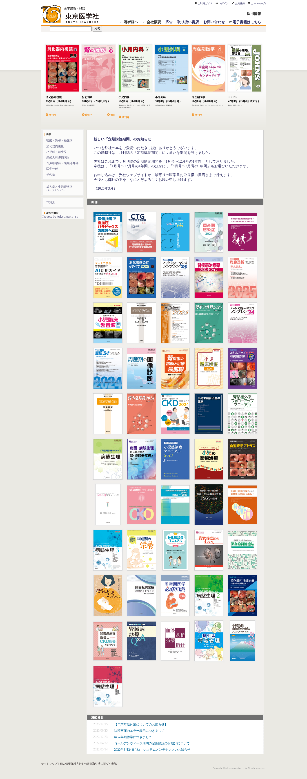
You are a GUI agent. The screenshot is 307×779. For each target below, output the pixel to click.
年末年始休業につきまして (133, 737)
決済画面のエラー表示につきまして (139, 730)
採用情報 (254, 13)
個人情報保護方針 (71, 763)
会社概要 (154, 21)
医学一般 (52, 168)
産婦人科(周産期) (57, 157)
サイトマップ (49, 763)
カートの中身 (258, 3)
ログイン (224, 3)
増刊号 (52, 115)
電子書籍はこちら (247, 21)
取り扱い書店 (188, 21)
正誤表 (50, 202)
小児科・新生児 (56, 152)
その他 (50, 174)
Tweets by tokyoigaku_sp (60, 216)
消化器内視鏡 (55, 146)
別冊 (112, 115)
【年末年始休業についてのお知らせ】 (141, 724)
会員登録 (240, 3)
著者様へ (131, 21)
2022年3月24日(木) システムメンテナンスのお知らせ (152, 749)
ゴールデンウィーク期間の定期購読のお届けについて (152, 743)
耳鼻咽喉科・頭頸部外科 (62, 163)
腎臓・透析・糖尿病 (59, 140)
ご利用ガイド (205, 3)
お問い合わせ (214, 21)
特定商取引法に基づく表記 (100, 763)
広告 (169, 21)
